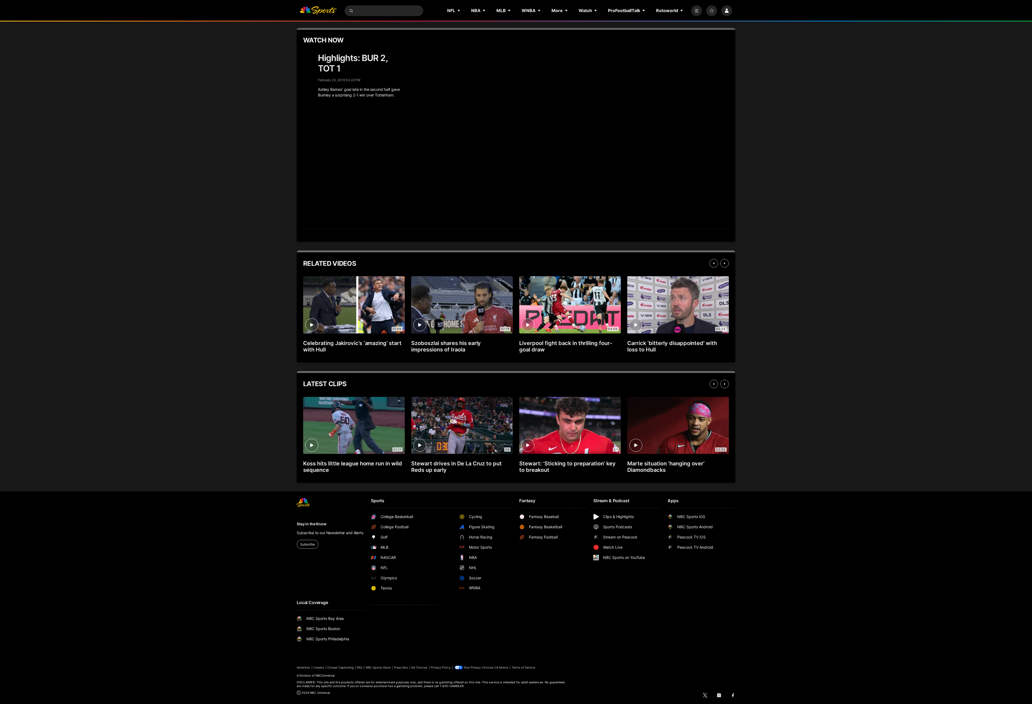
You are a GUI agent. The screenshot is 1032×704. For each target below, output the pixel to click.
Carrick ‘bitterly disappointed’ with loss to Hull (672, 346)
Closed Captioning (340, 667)
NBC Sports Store (378, 667)
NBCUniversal (325, 675)
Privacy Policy (441, 667)
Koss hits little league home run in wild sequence (352, 466)
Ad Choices (419, 667)
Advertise (303, 667)
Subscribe (307, 544)
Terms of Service (523, 667)
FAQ (359, 667)
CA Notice (501, 667)
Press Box (401, 667)
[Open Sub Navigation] (459, 10)
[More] (696, 10)
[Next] (724, 263)
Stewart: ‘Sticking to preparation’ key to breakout (567, 466)
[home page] (318, 11)
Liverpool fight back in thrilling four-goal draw (565, 346)
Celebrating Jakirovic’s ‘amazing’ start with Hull (352, 346)
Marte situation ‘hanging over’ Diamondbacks (665, 466)
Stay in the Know (312, 524)
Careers (318, 667)
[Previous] (714, 263)
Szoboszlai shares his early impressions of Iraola (446, 346)
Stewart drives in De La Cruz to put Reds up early (456, 466)
